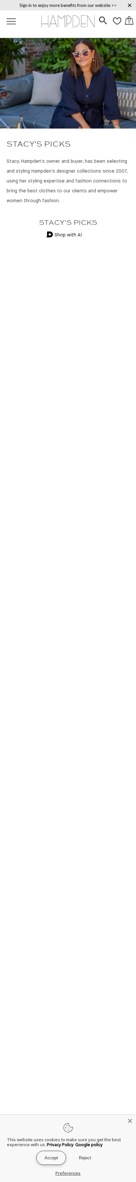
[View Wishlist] (117, 25)
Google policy (89, 1144)
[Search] (103, 21)
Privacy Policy (60, 1144)
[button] (103, 21)
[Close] (130, 1121)
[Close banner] (129, 5)
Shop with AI (68, 235)
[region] (68, 5)
